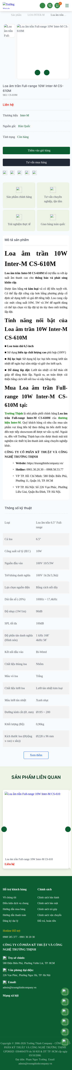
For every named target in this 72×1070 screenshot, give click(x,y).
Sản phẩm (16, 15)
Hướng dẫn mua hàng (14, 909)
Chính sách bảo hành (48, 897)
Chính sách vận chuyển (49, 915)
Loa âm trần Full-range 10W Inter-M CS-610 (29, 859)
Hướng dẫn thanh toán (14, 915)
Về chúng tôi (9, 897)
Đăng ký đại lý (10, 920)
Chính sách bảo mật (47, 903)
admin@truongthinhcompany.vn (19, 987)
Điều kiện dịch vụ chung (15, 903)
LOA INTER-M (36, 15)
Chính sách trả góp (47, 909)
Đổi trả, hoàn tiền (46, 920)
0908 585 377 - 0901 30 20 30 (19, 937)
